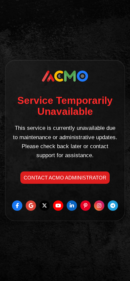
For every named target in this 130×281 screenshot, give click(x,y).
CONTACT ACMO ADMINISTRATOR (65, 177)
